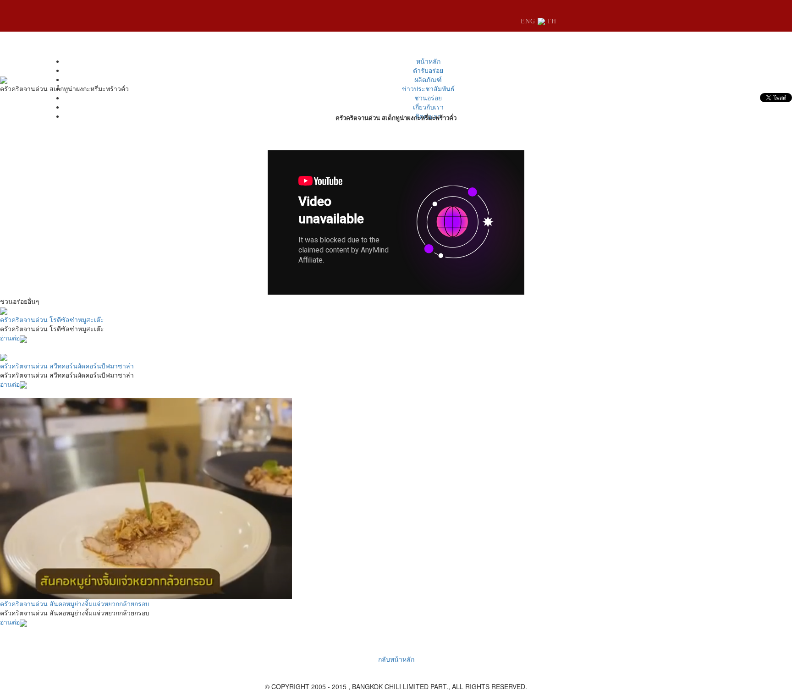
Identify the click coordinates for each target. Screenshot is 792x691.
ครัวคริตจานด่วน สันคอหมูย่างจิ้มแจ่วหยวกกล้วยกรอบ (74, 603)
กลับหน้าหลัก (396, 659)
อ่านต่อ (10, 337)
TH (551, 21)
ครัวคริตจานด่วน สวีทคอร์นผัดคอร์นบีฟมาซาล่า (67, 365)
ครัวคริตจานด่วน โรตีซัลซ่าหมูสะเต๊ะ (52, 319)
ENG (529, 21)
